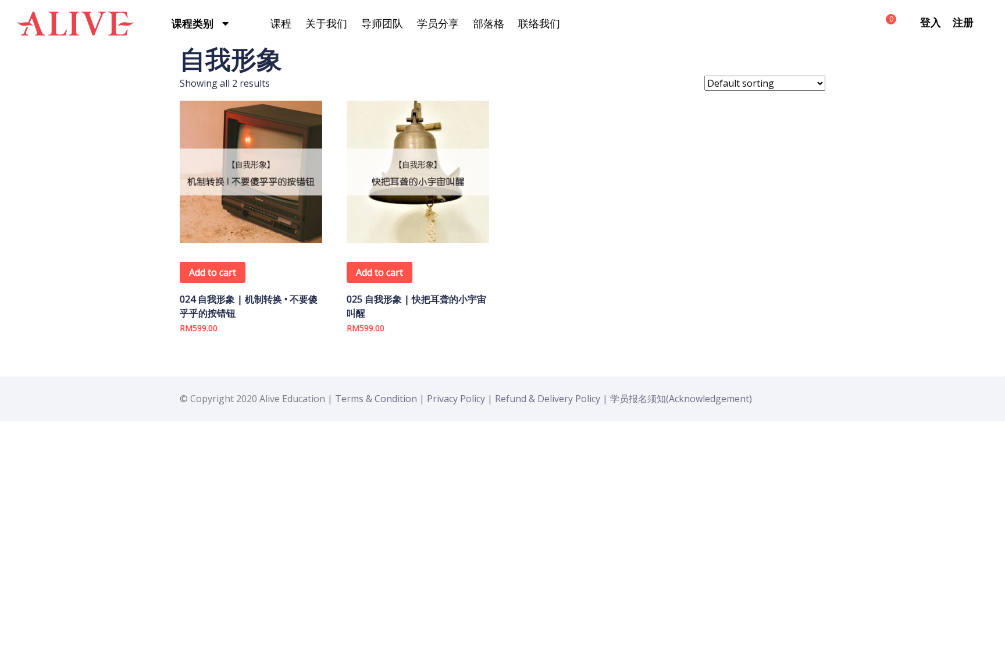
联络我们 (539, 23)
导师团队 (382, 23)
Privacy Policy (456, 398)
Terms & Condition (376, 398)
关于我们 (326, 23)
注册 (963, 22)
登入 (930, 22)
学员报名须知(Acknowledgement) (681, 398)
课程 (280, 23)
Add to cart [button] (212, 272)
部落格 (488, 23)
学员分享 (438, 23)
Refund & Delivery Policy (547, 398)
